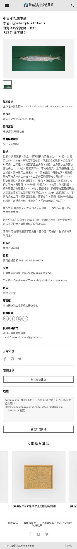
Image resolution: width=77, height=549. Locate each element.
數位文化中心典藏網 (38, 5)
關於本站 (13, 522)
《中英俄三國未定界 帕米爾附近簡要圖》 (34, 506)
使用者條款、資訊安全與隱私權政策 (52, 524)
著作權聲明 (29, 522)
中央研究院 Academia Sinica (19, 545)
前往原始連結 (38, 379)
